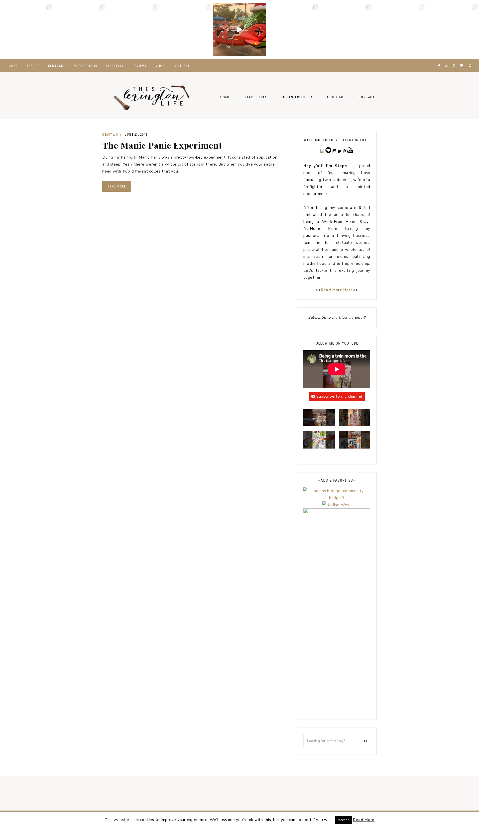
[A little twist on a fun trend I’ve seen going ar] (292, 29)
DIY (119, 134)
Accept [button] (343, 820)
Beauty (108, 134)
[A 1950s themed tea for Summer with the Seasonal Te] (345, 29)
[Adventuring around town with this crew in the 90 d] (399, 29)
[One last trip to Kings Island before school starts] (186, 29)
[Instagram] (462, 59)
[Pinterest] (455, 59)
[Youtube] (448, 59)
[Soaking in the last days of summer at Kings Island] (239, 29)
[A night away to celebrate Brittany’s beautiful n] (79, 29)
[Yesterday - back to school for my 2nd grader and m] (133, 29)
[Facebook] (440, 59)
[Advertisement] (336, 639)
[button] (319, 420)
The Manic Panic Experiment (162, 145)
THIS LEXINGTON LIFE (152, 95)
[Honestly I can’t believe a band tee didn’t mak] (452, 29)
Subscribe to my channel (339, 396)
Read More (117, 186)
